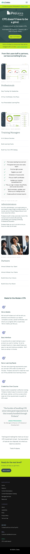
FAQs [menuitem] (3, 513)
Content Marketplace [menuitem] (7, 491)
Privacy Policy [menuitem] (5, 515)
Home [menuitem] (3, 485)
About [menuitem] (3, 507)
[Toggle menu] (26, 2)
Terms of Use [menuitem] (5, 518)
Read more (24, 6)
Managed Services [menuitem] (6, 496)
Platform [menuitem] (4, 488)
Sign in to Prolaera (15, 37)
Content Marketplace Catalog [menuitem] (9, 494)
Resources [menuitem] (4, 499)
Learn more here (22, 47)
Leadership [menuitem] (4, 510)
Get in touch (6, 470)
